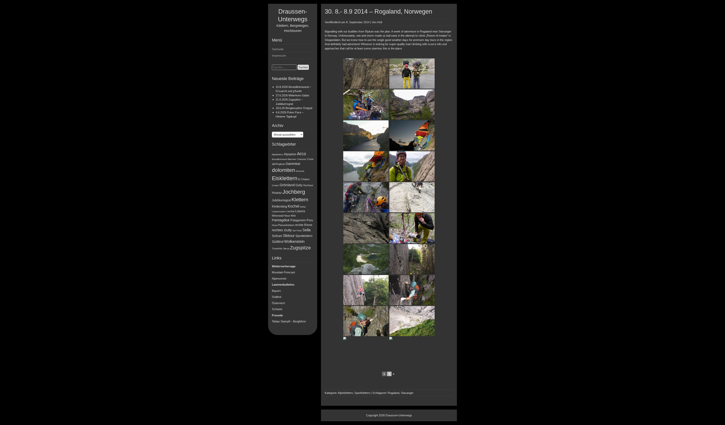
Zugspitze (300, 247)
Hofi (379, 22)
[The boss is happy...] (412, 166)
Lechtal (291, 211)
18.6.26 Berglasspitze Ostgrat (294, 108)
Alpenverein (279, 278)
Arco (301, 153)
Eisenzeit (300, 171)
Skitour (289, 236)
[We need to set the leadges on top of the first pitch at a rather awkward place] (412, 135)
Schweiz (277, 309)
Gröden (275, 185)
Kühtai (302, 207)
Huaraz (277, 192)
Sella (306, 230)
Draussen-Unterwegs (399, 415)
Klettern (300, 199)
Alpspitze (290, 154)
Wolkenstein (294, 241)
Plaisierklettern (286, 225)
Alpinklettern (277, 154)
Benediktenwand (279, 159)
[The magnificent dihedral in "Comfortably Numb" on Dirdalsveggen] (366, 352)
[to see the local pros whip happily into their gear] (366, 290)
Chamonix (301, 159)
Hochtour (308, 185)
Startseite (278, 49)
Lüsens (300, 211)
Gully (298, 185)
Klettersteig (279, 206)
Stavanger (407, 392)
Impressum (279, 55)
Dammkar (293, 164)
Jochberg (293, 192)
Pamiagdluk (281, 220)
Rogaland (393, 392)
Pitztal (274, 225)
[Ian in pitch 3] (412, 352)
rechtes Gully (282, 230)
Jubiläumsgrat (281, 200)
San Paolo (297, 230)
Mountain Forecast (283, 272)
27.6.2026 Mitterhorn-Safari (292, 95)
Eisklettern (284, 178)
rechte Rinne (303, 225)
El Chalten (303, 179)
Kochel (293, 206)
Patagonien (298, 220)
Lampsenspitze (279, 211)
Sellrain (277, 235)
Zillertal (286, 248)
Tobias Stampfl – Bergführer (289, 321)
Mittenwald (278, 215)
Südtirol (277, 242)
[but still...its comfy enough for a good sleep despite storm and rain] (366, 166)
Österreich (278, 303)
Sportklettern (303, 235)
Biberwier (292, 159)
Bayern (276, 290)
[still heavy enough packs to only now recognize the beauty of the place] (366, 259)
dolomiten (283, 170)
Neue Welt (290, 215)
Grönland (287, 185)
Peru (310, 220)
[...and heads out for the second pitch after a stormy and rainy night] (366, 197)
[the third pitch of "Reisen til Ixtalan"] (412, 197)
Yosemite (277, 248)
